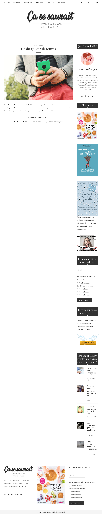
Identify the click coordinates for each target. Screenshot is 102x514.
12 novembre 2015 (91, 379)
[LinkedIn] (88, 2)
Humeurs (39, 2)
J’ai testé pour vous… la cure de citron (91, 410)
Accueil (7, 2)
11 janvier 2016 (38, 45)
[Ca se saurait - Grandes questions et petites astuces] (51, 19)
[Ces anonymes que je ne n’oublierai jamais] (80, 425)
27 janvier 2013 (91, 436)
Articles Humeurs (84, 295)
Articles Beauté (83, 292)
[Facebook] (85, 96)
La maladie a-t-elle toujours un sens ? (92, 371)
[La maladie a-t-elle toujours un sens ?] (80, 370)
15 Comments (36, 122)
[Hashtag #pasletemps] (38, 77)
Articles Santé (83, 289)
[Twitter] (81, 2)
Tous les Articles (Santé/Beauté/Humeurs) (85, 284)
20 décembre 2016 (91, 400)
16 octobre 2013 (92, 417)
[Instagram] (91, 2)
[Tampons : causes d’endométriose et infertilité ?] (80, 444)
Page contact (22, 486)
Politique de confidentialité (13, 494)
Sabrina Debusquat (55, 122)
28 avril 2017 (91, 454)
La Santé (16, 2)
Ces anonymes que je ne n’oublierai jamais (91, 428)
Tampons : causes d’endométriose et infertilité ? (93, 446)
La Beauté (28, 2)
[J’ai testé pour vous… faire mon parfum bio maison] (80, 388)
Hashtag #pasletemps (38, 48)
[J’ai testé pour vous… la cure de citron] (80, 409)
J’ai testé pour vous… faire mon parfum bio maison (91, 391)
